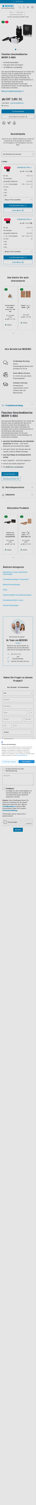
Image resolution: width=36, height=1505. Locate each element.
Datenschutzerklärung (22, 755)
